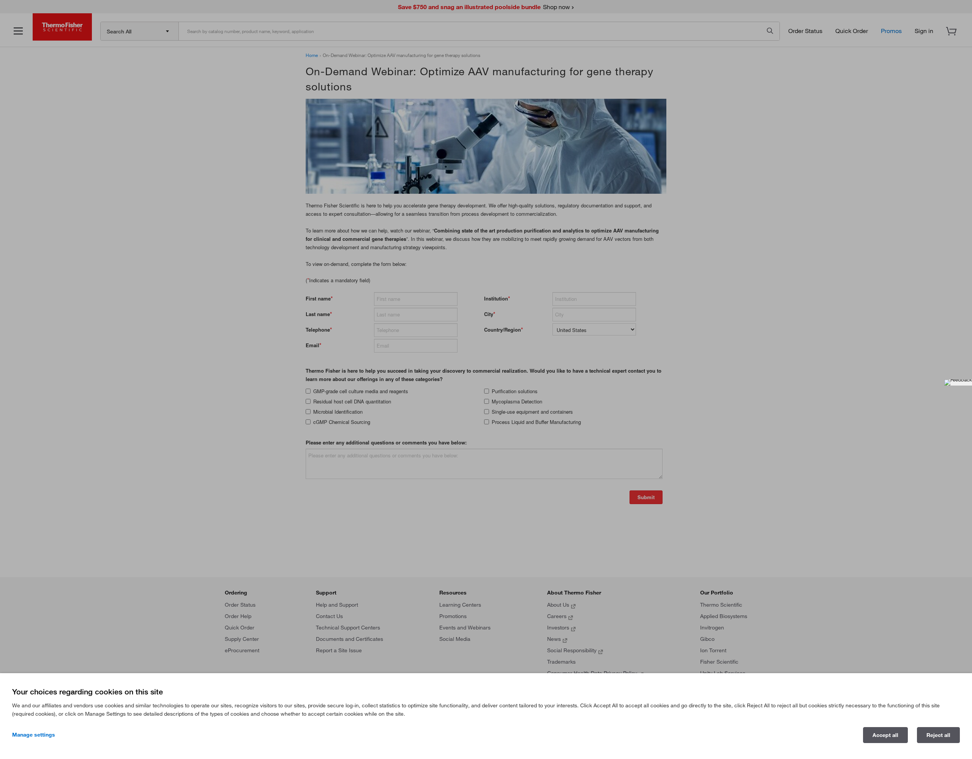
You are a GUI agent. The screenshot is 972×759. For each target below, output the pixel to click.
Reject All (938, 735)
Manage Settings (33, 734)
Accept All (885, 735)
